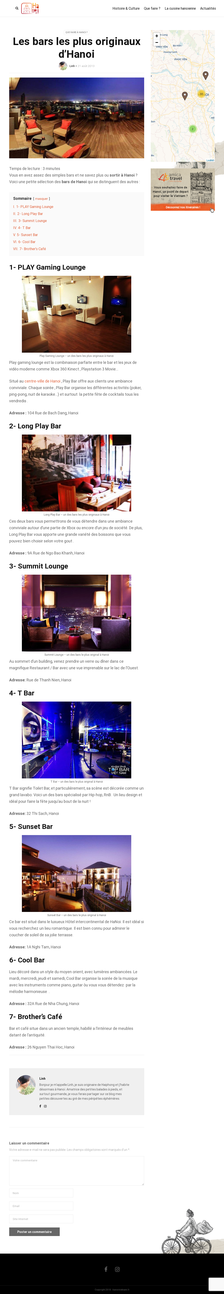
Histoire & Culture (126, 8)
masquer (41, 199)
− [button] (156, 42)
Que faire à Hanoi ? (77, 32)
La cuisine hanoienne (180, 8)
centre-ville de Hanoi (42, 381)
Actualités (208, 8)
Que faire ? (152, 8)
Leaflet (210, 160)
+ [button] (156, 36)
